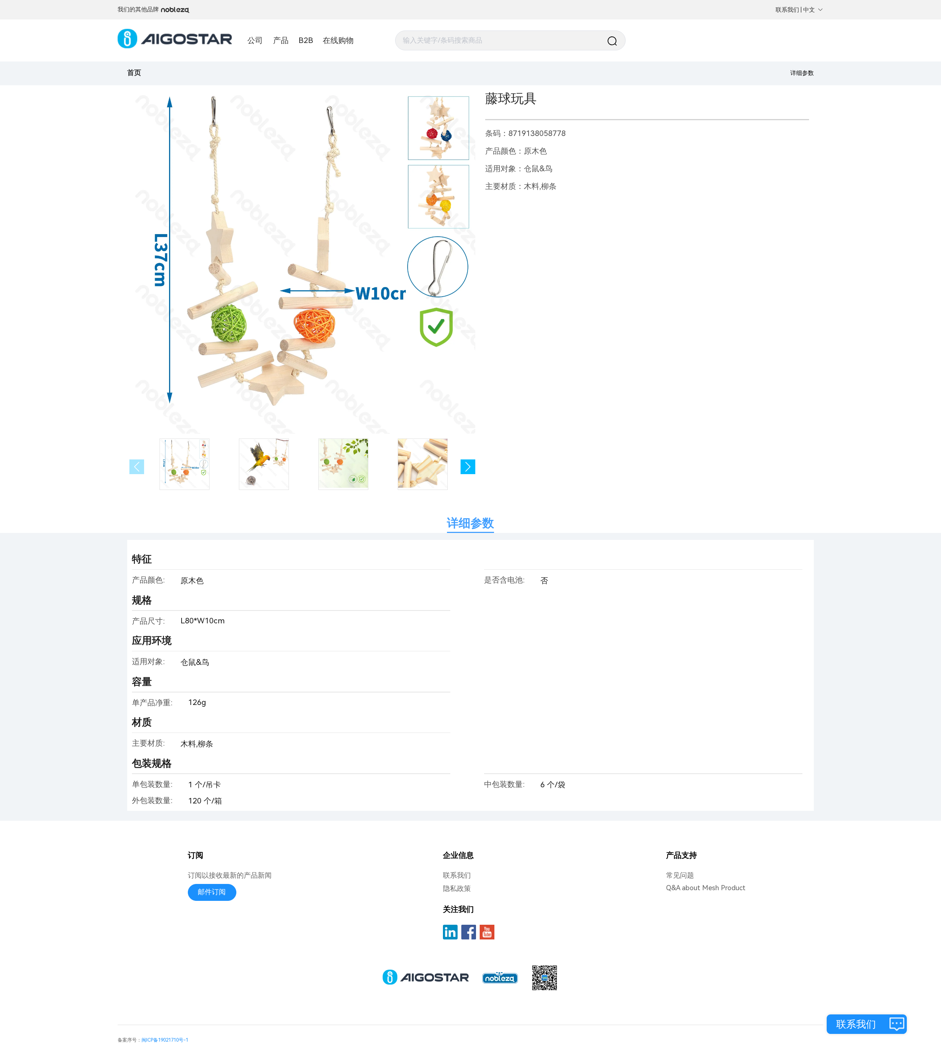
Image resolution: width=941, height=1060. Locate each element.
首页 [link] (134, 73)
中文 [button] (809, 9)
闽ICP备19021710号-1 (165, 1040)
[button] (468, 466)
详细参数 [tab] (470, 523)
